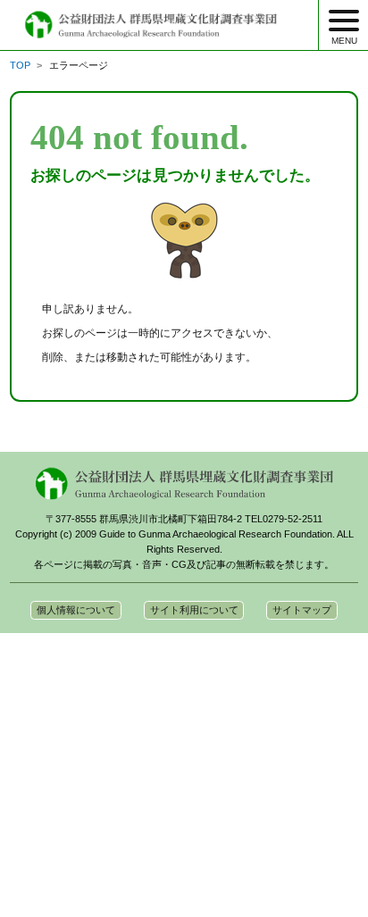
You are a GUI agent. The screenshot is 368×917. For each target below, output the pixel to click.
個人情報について (76, 609)
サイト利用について (194, 609)
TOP (20, 65)
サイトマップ (301, 609)
